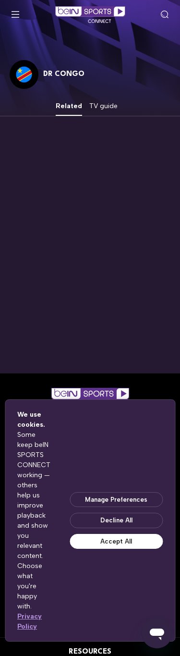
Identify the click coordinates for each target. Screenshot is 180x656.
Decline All (116, 520)
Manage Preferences (116, 499)
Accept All (116, 541)
